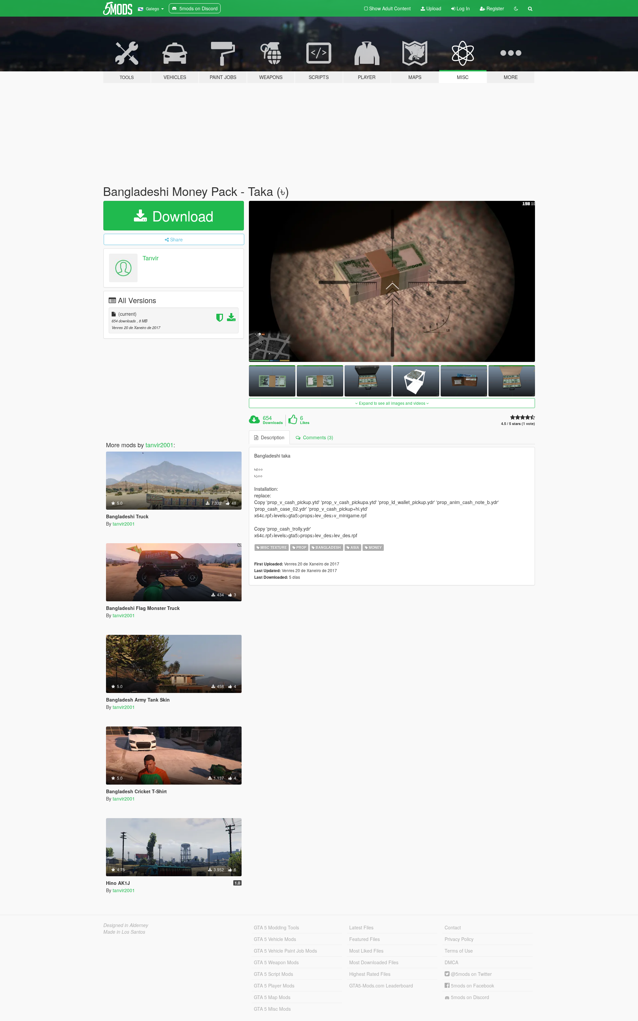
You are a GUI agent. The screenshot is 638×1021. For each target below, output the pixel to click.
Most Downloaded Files (373, 962)
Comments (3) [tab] (316, 437)
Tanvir (151, 257)
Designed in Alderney (125, 925)
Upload (433, 8)
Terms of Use (459, 950)
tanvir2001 (159, 444)
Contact (453, 927)
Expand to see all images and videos (392, 403)
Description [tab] (271, 437)
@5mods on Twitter (471, 974)
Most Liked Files (366, 950)
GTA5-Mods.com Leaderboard (381, 985)
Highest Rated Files (369, 974)
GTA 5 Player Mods (274, 985)
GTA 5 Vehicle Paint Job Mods (285, 950)
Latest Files (361, 927)
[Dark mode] (516, 8)
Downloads (273, 423)
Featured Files (364, 939)
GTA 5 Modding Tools (276, 927)
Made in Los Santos (124, 931)
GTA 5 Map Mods (272, 997)
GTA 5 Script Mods (273, 974)
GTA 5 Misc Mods (272, 1008)
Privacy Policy (459, 939)
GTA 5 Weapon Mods (276, 962)
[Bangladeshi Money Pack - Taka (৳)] (392, 281)
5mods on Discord (469, 997)
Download (180, 215)
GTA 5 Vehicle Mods (275, 939)
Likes (304, 423)
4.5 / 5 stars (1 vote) (518, 423)
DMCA (451, 962)
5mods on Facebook (472, 985)
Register (494, 8)
